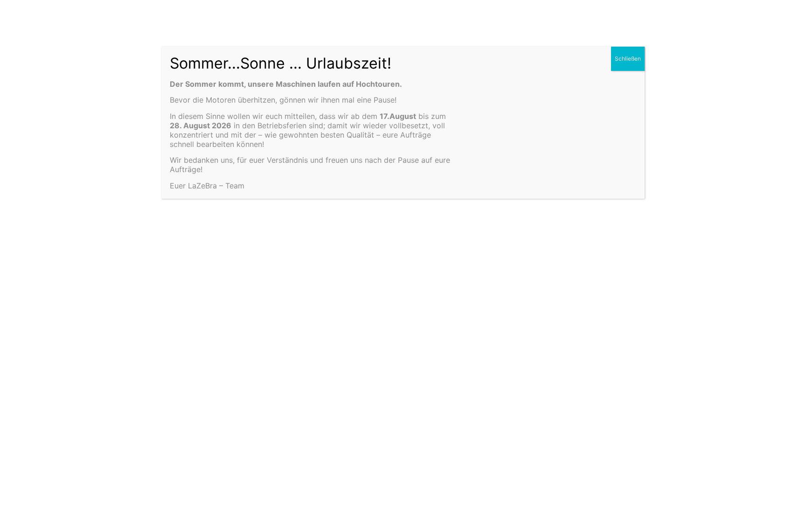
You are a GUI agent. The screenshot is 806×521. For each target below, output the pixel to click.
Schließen (628, 58)
